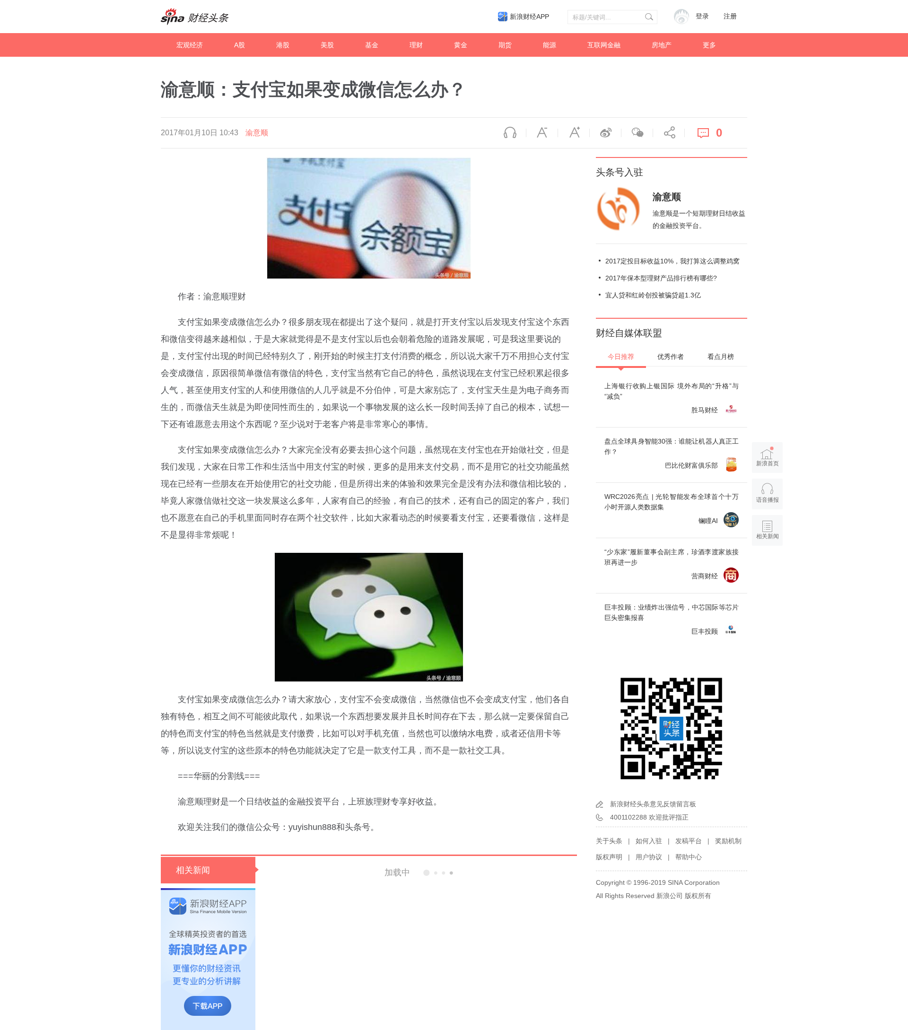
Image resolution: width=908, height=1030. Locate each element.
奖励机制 (728, 841)
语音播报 (510, 133)
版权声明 (609, 857)
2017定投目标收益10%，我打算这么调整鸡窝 (672, 261)
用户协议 (649, 857)
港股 (282, 45)
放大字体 (573, 133)
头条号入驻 (619, 172)
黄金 (460, 45)
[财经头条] (195, 16)
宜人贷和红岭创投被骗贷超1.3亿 (653, 295)
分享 (668, 133)
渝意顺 (256, 133)
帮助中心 (688, 857)
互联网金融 (603, 45)
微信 (637, 133)
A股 (239, 45)
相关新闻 (193, 870)
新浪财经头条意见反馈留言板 (653, 804)
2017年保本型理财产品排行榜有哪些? (661, 278)
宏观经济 (189, 45)
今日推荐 (621, 356)
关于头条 (609, 841)
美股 (327, 45)
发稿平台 (688, 841)
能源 (549, 45)
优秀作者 (670, 356)
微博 (605, 133)
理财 (416, 45)
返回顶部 (767, 572)
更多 (709, 45)
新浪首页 (767, 463)
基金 (371, 45)
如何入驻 (649, 841)
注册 (730, 16)
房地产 (662, 45)
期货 (505, 45)
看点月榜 (720, 356)
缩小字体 (542, 133)
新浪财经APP (529, 16)
